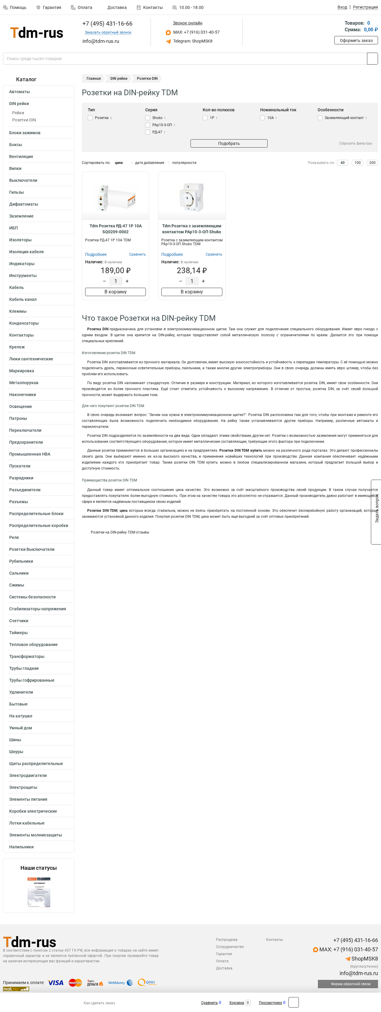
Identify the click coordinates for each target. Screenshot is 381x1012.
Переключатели (25, 430)
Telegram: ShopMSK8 (192, 41)
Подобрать (229, 143)
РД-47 (158, 132)
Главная (94, 78)
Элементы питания (28, 799)
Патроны (18, 418)
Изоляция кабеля (26, 251)
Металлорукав (23, 382)
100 (358, 163)
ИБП (13, 228)
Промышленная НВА (29, 454)
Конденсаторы (24, 323)
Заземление (21, 216)
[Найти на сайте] (372, 59)
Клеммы (17, 311)
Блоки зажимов (24, 132)
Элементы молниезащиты (35, 835)
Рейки (18, 112)
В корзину (115, 292)
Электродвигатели (28, 775)
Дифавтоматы (23, 204)
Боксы (15, 144)
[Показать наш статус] (38, 892)
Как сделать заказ (99, 1003)
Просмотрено (270, 1003)
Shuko (159, 118)
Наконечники (22, 394)
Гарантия (52, 7)
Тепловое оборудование (33, 644)
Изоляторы (20, 239)
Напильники (21, 846)
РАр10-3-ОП (163, 125)
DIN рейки (19, 103)
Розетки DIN (24, 120)
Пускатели (19, 466)
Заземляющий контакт (346, 118)
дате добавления (149, 163)
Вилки (15, 168)
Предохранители (26, 442)
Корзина (236, 1003)
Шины (15, 739)
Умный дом (20, 727)
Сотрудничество (230, 947)
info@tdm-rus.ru (358, 973)
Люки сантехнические (31, 358)
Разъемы (18, 501)
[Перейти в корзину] (338, 27)
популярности (184, 163)
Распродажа (227, 940)
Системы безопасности (32, 597)
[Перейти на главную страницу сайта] (36, 32)
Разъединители (24, 489)
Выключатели (23, 180)
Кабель (16, 287)
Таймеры (18, 632)
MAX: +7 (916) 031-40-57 (196, 32)
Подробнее (96, 254)
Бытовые (18, 704)
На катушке (20, 716)
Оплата (85, 7)
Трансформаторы (26, 656)
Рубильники (21, 561)
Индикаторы (22, 263)
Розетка (103, 118)
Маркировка (21, 370)
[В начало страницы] (293, 1002)
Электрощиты (23, 787)
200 (372, 163)
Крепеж (17, 347)
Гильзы (16, 192)
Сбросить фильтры (355, 143)
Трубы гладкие (24, 668)
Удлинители (21, 692)
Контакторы (21, 335)
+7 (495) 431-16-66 (106, 23)
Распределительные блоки (36, 513)
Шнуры (16, 751)
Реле (14, 537)
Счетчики (18, 620)
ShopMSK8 (364, 958)
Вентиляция (21, 156)
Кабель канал (23, 299)
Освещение (20, 406)
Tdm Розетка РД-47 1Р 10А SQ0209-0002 (116, 228)
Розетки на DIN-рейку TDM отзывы (120, 532)
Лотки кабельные (27, 823)
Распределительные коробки (38, 525)
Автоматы (19, 91)
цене (119, 163)
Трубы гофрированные (31, 680)
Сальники (19, 573)
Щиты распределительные (36, 763)
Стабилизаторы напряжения (37, 608)
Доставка (117, 7)
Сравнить (209, 1003)
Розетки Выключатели (31, 549)
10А (272, 118)
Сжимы (16, 585)
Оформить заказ (356, 40)
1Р (214, 118)
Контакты (153, 7)
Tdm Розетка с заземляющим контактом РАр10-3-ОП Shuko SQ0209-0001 (191, 229)
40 (343, 163)
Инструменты (23, 275)
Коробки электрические (33, 811)
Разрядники (21, 478)
